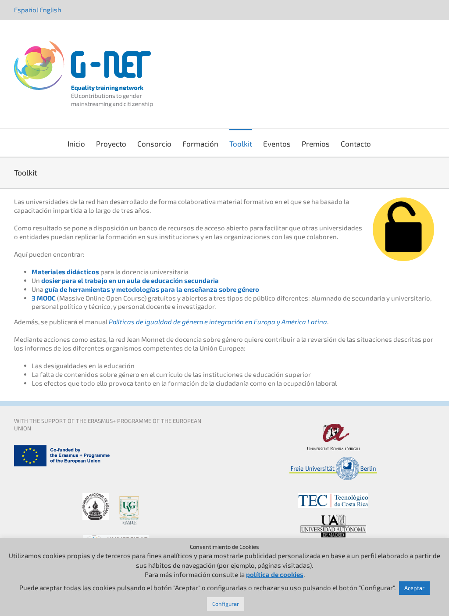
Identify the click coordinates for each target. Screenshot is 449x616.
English (50, 10)
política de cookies (274, 574)
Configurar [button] (225, 603)
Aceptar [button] (414, 587)
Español (26, 10)
